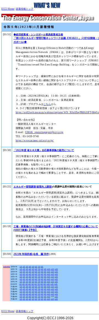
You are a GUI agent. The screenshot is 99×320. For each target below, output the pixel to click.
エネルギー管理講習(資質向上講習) (32, 186)
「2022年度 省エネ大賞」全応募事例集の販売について (43, 150)
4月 (30, 267)
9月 (45, 269)
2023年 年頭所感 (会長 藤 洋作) (31, 254)
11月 (52, 269)
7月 (39, 267)
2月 (24, 267)
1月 (21, 267)
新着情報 (6, 267)
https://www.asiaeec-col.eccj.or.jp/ (35, 140)
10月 (48, 269)
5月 (33, 267)
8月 (42, 267)
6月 (36, 267)
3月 (27, 267)
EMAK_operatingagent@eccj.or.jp (44, 132)
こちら (47, 104)
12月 (56, 269)
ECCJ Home (7, 8)
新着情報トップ (24, 8)
